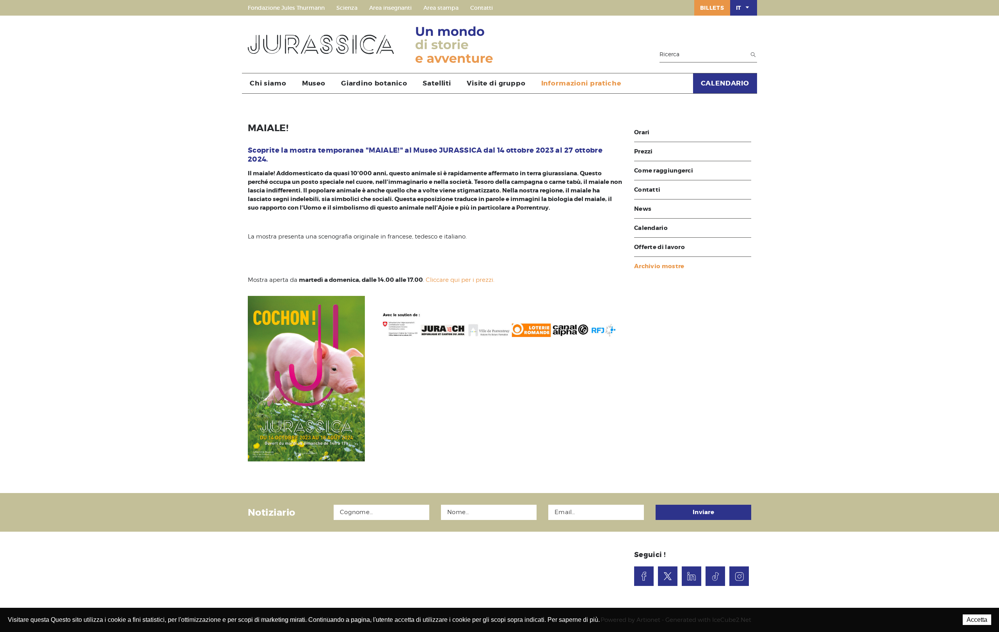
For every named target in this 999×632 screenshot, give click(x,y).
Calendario (651, 228)
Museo (313, 83)
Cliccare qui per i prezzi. (460, 279)
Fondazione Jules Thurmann (286, 7)
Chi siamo (268, 83)
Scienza (346, 7)
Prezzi (643, 151)
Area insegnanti (390, 7)
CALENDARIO (725, 83)
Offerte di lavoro (659, 247)
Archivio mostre (659, 266)
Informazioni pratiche (581, 83)
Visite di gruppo (496, 83)
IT (738, 7)
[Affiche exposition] (306, 378)
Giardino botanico (374, 83)
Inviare (703, 512)
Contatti (481, 7)
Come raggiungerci (663, 170)
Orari (642, 132)
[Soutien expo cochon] (499, 323)
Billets (712, 7)
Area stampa (441, 7)
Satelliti (437, 83)
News (642, 209)
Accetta (977, 619)
